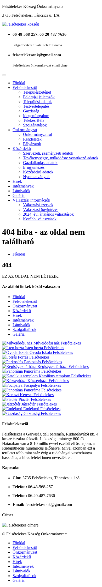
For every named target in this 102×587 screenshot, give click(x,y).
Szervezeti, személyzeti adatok (48, 153)
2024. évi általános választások (48, 214)
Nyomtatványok (36, 176)
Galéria (19, 195)
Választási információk (31, 200)
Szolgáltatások (35, 125)
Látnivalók (21, 191)
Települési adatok (37, 101)
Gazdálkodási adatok (40, 162)
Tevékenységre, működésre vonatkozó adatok (60, 158)
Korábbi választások (39, 219)
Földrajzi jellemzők (39, 97)
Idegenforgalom (36, 115)
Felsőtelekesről (25, 87)
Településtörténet (37, 92)
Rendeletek (32, 139)
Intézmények (23, 186)
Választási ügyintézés (40, 209)
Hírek (17, 181)
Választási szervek (38, 205)
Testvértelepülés (36, 106)
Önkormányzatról (37, 134)
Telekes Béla (33, 120)
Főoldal (19, 83)
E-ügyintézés (33, 167)
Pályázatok (32, 144)
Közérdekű (22, 148)
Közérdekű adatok (38, 172)
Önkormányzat (25, 130)
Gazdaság (31, 111)
